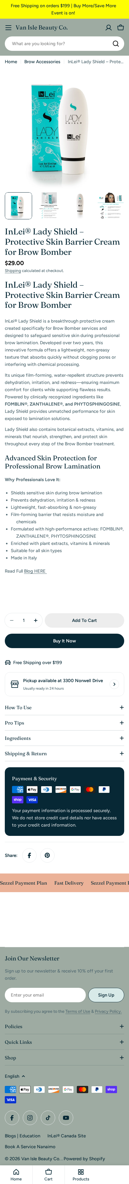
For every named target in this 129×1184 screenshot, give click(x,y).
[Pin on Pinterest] (47, 855)
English (12, 1076)
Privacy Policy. (108, 1011)
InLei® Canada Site (66, 1136)
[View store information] (114, 684)
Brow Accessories (42, 61)
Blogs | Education (22, 1136)
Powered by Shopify (84, 1158)
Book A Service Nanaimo (30, 1146)
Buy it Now (64, 641)
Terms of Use (77, 1011)
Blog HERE (35, 571)
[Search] (115, 43)
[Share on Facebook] (29, 855)
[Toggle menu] (8, 27)
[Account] (108, 27)
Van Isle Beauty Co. (42, 27)
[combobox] (64, 43)
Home (11, 61)
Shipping (13, 270)
